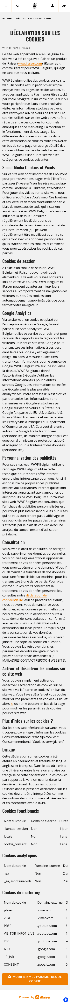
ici (11, 704)
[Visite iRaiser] (35, 997)
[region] (35, 834)
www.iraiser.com (30, 63)
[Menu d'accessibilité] (65, 999)
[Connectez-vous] (52, 6)
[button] (6, 6)
